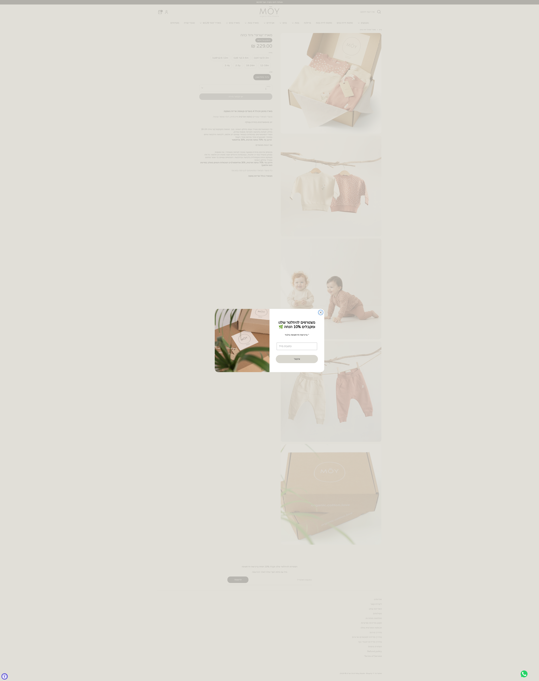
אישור (297, 359)
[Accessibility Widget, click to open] (4, 676)
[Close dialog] (320, 312)
